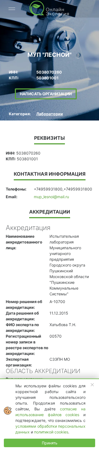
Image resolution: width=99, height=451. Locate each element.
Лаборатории (49, 113)
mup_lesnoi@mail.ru (51, 196)
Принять (49, 443)
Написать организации (46, 93)
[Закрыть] (92, 385)
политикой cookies (51, 432)
